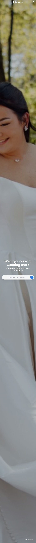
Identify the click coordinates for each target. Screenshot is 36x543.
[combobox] (18, 277)
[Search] (33, 2)
